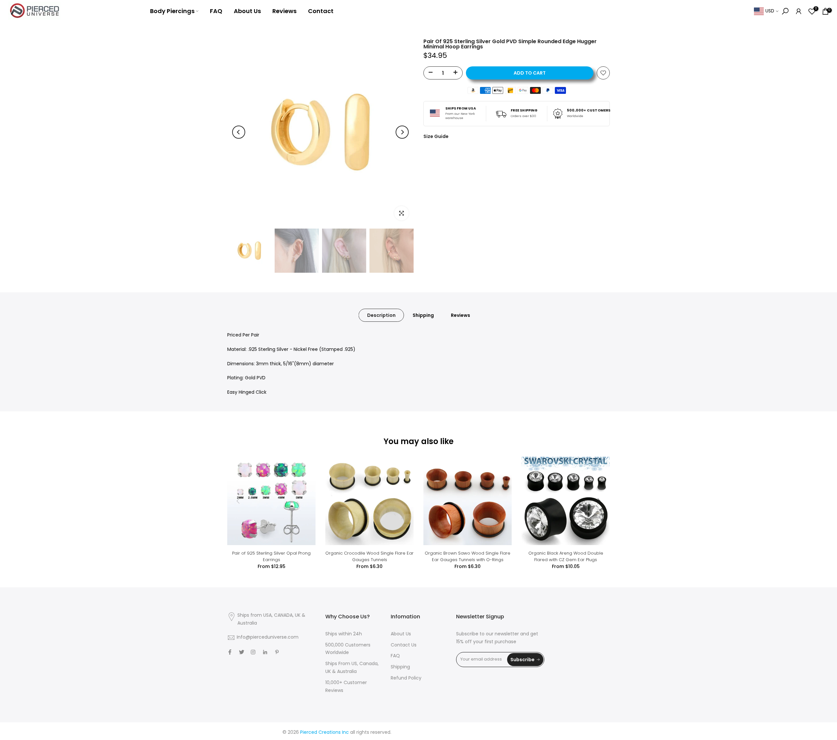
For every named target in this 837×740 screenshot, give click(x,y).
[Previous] (238, 132)
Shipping (423, 315)
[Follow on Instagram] (253, 652)
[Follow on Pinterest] (277, 652)
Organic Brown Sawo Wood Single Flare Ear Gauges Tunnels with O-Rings (467, 556)
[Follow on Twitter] (241, 652)
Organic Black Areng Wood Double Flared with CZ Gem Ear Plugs (565, 556)
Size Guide (436, 136)
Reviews (284, 11)
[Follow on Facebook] (229, 652)
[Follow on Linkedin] (265, 652)
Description (381, 315)
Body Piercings (172, 11)
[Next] (402, 132)
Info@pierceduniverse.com (268, 637)
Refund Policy (406, 678)
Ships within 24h (343, 634)
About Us (247, 11)
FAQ (216, 11)
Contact (320, 11)
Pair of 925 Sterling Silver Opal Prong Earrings (271, 556)
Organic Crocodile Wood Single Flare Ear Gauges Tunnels (369, 556)
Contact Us (404, 645)
